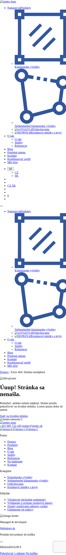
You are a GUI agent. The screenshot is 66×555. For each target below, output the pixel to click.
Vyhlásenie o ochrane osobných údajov (30, 503)
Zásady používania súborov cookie (27, 506)
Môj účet (12, 162)
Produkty (12, 445)
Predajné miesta (16, 152)
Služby (19, 142)
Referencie (21, 145)
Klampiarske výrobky (19, 477)
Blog (10, 149)
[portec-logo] (8, 1)
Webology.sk (7, 528)
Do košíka (32, 553)
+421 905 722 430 (10, 425)
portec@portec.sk (32, 425)
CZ (17, 172)
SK (17, 175)
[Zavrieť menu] (1, 206)
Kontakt (12, 155)
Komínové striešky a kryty (22, 487)
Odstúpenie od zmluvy (20, 509)
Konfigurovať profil (18, 159)
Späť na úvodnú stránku (14, 416)
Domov (4, 372)
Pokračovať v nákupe (12, 553)
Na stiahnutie (15, 461)
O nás (10, 135)
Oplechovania (15, 483)
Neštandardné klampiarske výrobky (27, 480)
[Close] (1, 541)
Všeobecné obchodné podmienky (26, 499)
